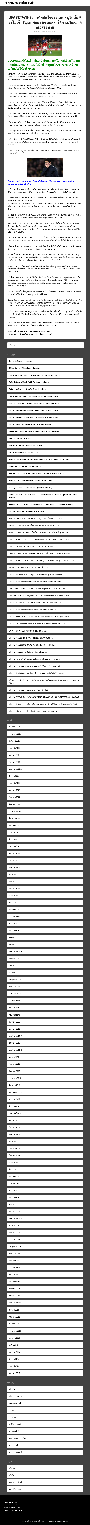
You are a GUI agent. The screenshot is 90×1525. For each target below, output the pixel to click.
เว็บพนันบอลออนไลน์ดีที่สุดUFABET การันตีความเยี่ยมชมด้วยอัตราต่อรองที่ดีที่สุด (39, 553)
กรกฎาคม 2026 (15, 734)
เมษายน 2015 (14, 1352)
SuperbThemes (62, 1521)
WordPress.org (15, 1489)
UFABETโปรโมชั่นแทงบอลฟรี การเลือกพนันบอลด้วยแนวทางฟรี (33, 610)
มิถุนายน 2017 (14, 1169)
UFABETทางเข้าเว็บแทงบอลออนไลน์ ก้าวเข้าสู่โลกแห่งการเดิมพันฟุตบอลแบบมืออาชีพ (41, 561)
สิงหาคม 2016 (14, 1240)
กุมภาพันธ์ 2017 (15, 1197)
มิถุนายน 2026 (14, 741)
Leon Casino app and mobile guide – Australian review (30, 424)
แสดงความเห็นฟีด (16, 1482)
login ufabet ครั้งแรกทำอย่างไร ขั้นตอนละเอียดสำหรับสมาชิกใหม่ (34, 525)
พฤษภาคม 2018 (15, 1092)
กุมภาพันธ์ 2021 (15, 930)
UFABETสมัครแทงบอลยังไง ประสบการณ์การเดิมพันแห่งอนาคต (33, 711)
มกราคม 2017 (14, 1204)
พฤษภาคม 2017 (15, 1176)
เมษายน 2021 (14, 916)
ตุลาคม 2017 (14, 1141)
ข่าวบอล (12, 1410)
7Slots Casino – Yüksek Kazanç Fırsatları (24, 368)
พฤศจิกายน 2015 (15, 1303)
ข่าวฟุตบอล (13, 1417)
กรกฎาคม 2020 (15, 980)
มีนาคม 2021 (14, 923)
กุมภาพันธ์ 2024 (15, 748)
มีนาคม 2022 (14, 839)
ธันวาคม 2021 (14, 860)
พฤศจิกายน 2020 (15, 951)
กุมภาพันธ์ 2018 (15, 1113)
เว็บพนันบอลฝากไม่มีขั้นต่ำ (19, 2)
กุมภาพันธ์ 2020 (15, 1015)
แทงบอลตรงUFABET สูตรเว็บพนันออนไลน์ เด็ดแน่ (28, 631)
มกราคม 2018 (14, 1120)
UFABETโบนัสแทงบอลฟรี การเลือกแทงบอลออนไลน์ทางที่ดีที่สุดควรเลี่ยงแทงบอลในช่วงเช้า (43, 704)
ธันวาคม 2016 (14, 1211)
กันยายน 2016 (14, 1232)
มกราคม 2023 (14, 790)
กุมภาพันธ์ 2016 (15, 1282)
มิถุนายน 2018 (14, 1085)
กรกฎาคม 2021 (15, 895)
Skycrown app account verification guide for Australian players (33, 396)
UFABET (12, 1389)
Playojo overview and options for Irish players (27, 445)
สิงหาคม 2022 (14, 804)
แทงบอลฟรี (13, 1445)
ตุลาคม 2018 (14, 1057)
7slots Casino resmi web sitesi (20, 361)
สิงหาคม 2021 (14, 888)
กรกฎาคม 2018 (15, 1078)
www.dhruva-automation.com (15, 1505)
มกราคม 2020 (14, 1022)
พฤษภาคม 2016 (15, 1261)
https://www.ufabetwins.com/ (37, 331)
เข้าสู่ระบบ (13, 1468)
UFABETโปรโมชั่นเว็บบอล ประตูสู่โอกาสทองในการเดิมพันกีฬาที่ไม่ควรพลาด (38, 673)
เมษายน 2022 (14, 832)
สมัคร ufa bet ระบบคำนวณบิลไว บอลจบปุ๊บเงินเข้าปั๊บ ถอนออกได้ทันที (35, 518)
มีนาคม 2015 (14, 1359)
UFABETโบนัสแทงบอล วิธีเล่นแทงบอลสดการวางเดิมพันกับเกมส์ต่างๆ (35, 603)
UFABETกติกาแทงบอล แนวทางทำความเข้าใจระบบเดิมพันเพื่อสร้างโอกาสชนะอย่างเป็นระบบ (44, 697)
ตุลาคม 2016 (14, 1225)
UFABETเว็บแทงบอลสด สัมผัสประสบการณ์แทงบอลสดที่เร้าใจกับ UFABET (37, 624)
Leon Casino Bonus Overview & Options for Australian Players (33, 410)
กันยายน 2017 (14, 1148)
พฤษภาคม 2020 (15, 994)
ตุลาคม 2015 (14, 1310)
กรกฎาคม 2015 (15, 1331)
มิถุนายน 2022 (14, 818)
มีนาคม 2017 (14, 1190)
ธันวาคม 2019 (14, 1029)
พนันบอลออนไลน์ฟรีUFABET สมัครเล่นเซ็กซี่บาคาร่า (29, 567)
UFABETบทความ (15, 1396)
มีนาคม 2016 (14, 1275)
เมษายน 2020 (14, 1001)
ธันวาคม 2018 (14, 1043)
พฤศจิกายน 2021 (15, 867)
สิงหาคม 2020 (14, 973)
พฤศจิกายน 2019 (15, 1036)
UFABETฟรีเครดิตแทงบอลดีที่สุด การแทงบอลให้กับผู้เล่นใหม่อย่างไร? (35, 575)
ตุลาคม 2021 (14, 874)
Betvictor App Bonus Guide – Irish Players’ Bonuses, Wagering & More (36, 473)
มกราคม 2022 (14, 853)
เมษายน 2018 (14, 1099)
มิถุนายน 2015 (14, 1338)
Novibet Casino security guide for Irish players (27, 511)
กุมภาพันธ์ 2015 (15, 1366)
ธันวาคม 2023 (14, 762)
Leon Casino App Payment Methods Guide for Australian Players (34, 417)
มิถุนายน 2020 (14, 987)
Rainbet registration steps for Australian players (28, 389)
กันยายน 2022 (14, 797)
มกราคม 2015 (14, 1373)
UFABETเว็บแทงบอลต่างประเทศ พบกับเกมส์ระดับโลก (29, 690)
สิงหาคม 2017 (14, 1155)
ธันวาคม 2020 (14, 944)
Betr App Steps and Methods (20, 438)
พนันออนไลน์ (14, 1431)
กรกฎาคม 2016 (15, 1246)
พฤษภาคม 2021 (15, 909)
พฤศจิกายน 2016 (15, 1218)
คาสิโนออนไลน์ (15, 1424)
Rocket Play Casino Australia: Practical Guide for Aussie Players (34, 431)
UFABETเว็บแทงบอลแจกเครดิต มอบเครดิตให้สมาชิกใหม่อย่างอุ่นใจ (35, 666)
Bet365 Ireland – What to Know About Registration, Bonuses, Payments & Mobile (41, 504)
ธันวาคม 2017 (14, 1127)
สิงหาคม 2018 (14, 1071)
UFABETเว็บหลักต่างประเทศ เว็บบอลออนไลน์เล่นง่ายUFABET (32, 546)
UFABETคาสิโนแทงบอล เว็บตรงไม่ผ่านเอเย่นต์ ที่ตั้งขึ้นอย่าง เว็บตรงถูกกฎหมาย (39, 617)
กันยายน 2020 (14, 966)
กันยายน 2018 (14, 1064)
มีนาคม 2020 (14, 1008)
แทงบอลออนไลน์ (15, 1452)
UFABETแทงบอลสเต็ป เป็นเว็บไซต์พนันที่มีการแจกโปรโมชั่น (32, 645)
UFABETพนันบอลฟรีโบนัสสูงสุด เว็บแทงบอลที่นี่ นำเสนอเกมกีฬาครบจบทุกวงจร (39, 539)
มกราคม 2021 (14, 938)
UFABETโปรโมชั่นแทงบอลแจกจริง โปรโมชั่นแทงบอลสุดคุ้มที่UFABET (36, 582)
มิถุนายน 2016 (14, 1254)
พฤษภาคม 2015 (15, 1345)
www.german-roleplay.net (13, 1510)
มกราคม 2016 (14, 1289)
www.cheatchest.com (12, 1508)
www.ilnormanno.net (12, 1502)
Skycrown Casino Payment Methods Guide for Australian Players (34, 375)
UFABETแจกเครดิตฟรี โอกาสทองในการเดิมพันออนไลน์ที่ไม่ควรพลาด (35, 659)
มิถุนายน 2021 (14, 902)
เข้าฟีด (11, 1475)
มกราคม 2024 (14, 755)
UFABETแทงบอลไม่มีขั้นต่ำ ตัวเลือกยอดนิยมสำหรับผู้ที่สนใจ (31, 638)
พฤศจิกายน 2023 (15, 769)
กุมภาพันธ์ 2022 (15, 846)
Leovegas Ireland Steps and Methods (23, 452)
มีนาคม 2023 (14, 776)
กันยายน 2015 (14, 1317)
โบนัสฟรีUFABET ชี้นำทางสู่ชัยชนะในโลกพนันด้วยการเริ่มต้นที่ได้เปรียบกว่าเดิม (39, 596)
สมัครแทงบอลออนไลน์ (17, 1438)
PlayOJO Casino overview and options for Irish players (30, 480)
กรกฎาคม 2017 (15, 1162)
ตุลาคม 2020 (14, 959)
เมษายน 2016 (14, 1268)
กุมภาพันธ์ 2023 (15, 783)
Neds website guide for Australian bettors (25, 466)
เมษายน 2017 (14, 1183)
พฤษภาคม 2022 (15, 825)
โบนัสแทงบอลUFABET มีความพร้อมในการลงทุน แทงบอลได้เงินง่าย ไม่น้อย (37, 589)
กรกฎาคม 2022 (15, 811)
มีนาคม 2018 (14, 1106)
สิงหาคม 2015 (14, 1324)
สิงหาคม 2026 (14, 727)
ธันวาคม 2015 (14, 1296)
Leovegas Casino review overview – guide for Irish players (31, 487)
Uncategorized (15, 1403)
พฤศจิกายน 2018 (15, 1050)
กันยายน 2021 (14, 881)
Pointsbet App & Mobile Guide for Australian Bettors (29, 382)
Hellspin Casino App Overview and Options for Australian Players (34, 403)
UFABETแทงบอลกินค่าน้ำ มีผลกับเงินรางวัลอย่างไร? (28, 652)
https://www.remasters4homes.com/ (35, 334)
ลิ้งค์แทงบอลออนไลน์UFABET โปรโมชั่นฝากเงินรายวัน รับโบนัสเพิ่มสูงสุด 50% (38, 532)
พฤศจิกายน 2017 (15, 1134)
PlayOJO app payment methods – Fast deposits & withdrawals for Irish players (39, 459)
